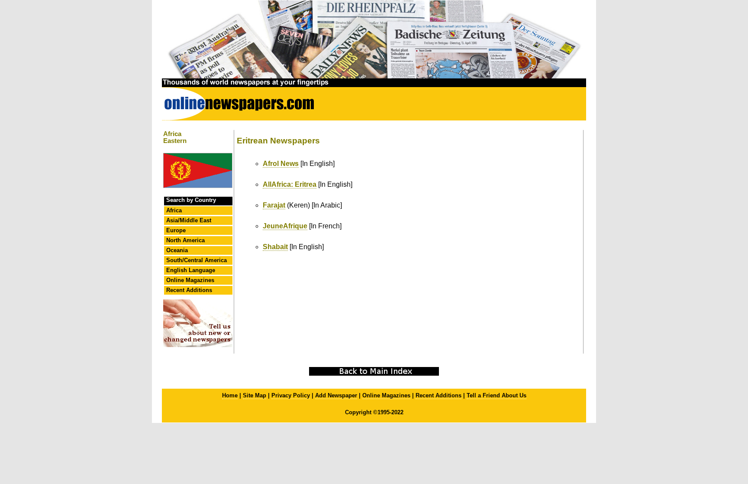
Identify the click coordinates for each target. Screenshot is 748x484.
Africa (174, 210)
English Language (190, 270)
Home (230, 395)
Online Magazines (190, 280)
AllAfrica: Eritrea (289, 184)
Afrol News (281, 163)
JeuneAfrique (285, 226)
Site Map (254, 395)
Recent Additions (189, 290)
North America (185, 240)
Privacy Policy (290, 395)
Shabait (275, 246)
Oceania (177, 250)
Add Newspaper (336, 395)
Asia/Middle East (188, 220)
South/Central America (196, 260)
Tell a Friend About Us (496, 395)
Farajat (274, 205)
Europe (176, 230)
